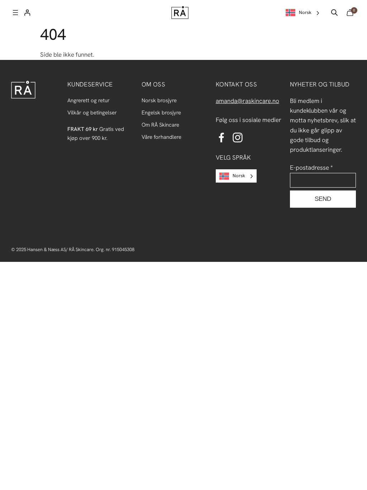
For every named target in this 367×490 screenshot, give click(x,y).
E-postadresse (311, 167)
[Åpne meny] (15, 12)
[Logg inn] (27, 12)
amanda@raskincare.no (247, 101)
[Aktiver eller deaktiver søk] (334, 12)
